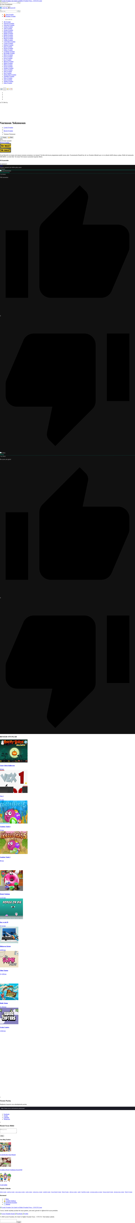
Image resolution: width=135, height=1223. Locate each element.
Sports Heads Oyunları (56, 1192)
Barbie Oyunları (8, 33)
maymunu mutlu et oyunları (96, 1192)
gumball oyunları (46, 1192)
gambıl (79, 1192)
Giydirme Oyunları (9, 51)
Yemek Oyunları (8, 81)
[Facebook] (19, 1213)
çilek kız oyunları (73, 1192)
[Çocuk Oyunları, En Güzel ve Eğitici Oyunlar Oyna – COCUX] (21, 1)
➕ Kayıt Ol (11, 8)
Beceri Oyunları (8, 36)
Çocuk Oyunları (8, 43)
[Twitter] (25, 1213)
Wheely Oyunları (128, 1192)
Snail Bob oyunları (85, 1192)
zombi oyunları (29, 1192)
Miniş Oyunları (8, 65)
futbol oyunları (3, 1192)
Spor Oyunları (8, 71)
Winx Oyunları (8, 78)
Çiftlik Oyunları (8, 40)
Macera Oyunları (9, 61)
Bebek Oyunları (8, 35)
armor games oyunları (20, 1192)
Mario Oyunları (8, 63)
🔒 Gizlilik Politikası (10, 1201)
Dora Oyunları (8, 46)
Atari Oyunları (8, 28)
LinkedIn (6, 1117)
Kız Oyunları (7, 60)
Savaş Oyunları (8, 66)
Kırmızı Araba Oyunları (108, 1192)
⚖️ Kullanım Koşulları (10, 1202)
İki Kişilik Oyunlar (9, 53)
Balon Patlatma (8, 32)
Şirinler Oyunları (8, 68)
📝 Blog (6, 1199)
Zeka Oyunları (8, 83)
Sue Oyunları (7, 73)
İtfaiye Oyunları (8, 55)
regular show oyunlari (37, 1192)
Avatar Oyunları (8, 30)
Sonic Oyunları (8, 70)
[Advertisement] (67, 112)
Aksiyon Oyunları (9, 23)
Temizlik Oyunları (9, 76)
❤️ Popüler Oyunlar (10, 16)
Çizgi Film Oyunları (9, 41)
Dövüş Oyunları (8, 48)
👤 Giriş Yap (4, 8)
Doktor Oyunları (8, 45)
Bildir (2, 1136)
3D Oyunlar (7, 22)
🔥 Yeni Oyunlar (9, 14)
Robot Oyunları (65, 1192)
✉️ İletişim (7, 1204)
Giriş (1, 165)
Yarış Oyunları (8, 79)
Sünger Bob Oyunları (10, 74)
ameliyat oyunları (11, 1192)
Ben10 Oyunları (8, 38)
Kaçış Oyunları (8, 56)
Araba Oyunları (8, 27)
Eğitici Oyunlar (8, 50)
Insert (18, 1222)
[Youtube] (7, 1213)
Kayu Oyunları (8, 58)
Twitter (6, 1116)
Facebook (6, 1114)
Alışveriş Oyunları (9, 25)
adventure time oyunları (119, 1192)
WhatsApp (7, 1119)
